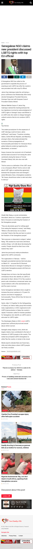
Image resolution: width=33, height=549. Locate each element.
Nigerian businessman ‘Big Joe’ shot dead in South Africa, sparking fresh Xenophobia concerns (14, 479)
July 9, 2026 (5, 419)
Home (2, 42)
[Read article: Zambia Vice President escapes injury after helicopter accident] (16, 401)
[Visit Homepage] (16, 3)
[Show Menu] (2, 2)
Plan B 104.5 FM (9, 526)
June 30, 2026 (5, 450)
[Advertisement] (16, 22)
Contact (21, 535)
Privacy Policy (12, 535)
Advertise (4, 535)
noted (23, 321)
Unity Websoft (4, 528)
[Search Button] (31, 2)
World (7, 42)
